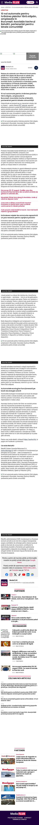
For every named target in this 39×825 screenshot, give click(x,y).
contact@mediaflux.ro (16, 582)
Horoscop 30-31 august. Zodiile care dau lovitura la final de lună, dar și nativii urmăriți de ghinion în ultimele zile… (19, 192)
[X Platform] (15, 575)
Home (2, 7)
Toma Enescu (19, 661)
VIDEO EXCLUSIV (29, 568)
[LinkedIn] (28, 575)
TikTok (26, 570)
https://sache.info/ (30, 439)
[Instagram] (11, 575)
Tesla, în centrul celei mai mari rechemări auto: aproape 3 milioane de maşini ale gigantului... (26, 773)
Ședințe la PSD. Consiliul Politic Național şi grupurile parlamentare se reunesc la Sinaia (19, 706)
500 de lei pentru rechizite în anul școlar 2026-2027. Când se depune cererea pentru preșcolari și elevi (19, 693)
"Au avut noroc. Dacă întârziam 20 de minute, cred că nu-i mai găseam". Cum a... (24, 599)
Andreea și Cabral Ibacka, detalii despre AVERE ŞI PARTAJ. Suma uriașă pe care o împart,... (22, 609)
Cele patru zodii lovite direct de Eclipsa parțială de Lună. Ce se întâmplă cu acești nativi (24, 632)
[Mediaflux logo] (18, 815)
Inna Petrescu (20, 636)
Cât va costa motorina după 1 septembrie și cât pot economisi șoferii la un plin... (24, 619)
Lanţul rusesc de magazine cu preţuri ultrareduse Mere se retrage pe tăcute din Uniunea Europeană (26, 759)
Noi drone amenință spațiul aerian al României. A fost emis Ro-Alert (19, 699)
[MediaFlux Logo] (20, 2)
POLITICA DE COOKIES (15, 818)
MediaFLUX (9, 67)
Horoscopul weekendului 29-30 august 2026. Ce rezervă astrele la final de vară (24, 668)
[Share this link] (36, 68)
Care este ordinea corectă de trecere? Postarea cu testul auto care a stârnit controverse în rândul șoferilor (16, 204)
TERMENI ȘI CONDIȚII (19, 819)
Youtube (15, 570)
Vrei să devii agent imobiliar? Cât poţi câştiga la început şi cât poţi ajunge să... (27, 785)
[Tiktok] (19, 575)
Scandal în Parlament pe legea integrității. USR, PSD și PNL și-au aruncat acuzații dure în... (26, 799)
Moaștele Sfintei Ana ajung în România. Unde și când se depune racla (19, 198)
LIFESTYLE (8, 7)
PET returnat (23, 105)
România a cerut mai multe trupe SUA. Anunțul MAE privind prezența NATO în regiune (18, 713)
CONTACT (27, 818)
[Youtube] (23, 575)
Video (31, 2)
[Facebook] (6, 575)
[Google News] (32, 575)
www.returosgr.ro (7, 450)
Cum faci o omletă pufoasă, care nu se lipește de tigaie (23, 643)
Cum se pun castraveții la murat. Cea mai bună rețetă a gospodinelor (19, 211)
